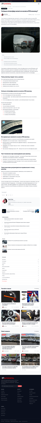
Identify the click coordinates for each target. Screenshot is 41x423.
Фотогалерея (3, 396)
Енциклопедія (20, 270)
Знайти (20, 386)
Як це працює (4, 8)
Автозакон (20, 259)
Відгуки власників (4, 398)
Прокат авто (3, 413)
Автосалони (3, 408)
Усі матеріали (36, 288)
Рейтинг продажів (32, 392)
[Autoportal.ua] (6, 3)
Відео (20, 264)
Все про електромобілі (20, 266)
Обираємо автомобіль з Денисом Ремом (20, 273)
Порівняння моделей (4, 394)
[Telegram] (6, 195)
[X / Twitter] (10, 195)
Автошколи (3, 411)
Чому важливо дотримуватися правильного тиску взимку (13, 64)
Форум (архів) (19, 401)
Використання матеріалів (14, 421)
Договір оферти (7, 421)
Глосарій (30, 394)
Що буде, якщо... (20, 279)
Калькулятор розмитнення (33, 396)
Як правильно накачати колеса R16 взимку (10, 61)
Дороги (20, 268)
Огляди (20, 275)
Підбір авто (3, 392)
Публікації (19, 394)
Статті (18, 392)
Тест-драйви (19, 398)
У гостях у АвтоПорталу (20, 277)
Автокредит (31, 398)
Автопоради (20, 261)
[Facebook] (8, 195)
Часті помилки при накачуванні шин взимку (10, 63)
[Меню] (39, 4)
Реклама (20, 421)
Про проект (3, 415)
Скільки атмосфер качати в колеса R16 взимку (11, 58)
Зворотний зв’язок (24, 421)
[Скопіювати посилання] (12, 195)
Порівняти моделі (32, 401)
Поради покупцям (20, 396)
